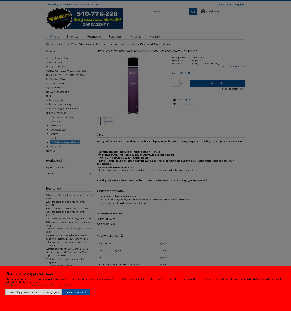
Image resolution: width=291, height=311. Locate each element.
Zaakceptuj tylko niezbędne (23, 292)
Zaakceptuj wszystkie (76, 292)
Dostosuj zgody (51, 292)
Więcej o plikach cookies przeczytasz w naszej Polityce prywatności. (38, 285)
